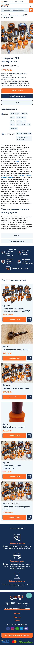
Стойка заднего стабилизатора (16, 350)
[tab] (17, 102)
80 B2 (12, 117)
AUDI (17, 161)
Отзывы (17, 235)
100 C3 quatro (15, 113)
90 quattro (13, 128)
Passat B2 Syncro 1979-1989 (22, 138)
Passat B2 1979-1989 (24, 133)
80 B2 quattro (21, 117)
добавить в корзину (19, 96)
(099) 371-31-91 (8, 1)
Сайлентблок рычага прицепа (15, 388)
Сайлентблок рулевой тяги (14, 427)
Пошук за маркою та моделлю (18, 635)
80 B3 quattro (21, 121)
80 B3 (12, 121)
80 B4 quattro (21, 124)
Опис (17, 102)
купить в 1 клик (17, 90)
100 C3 (24, 113)
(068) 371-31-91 (18, 1)
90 (29, 124)
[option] (17, 37)
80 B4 (12, 124)
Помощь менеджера (17, 241)
